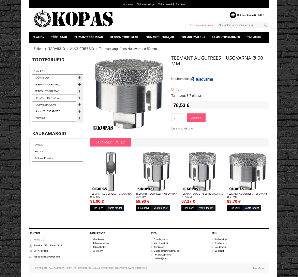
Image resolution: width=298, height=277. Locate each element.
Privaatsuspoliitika (162, 254)
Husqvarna (40, 151)
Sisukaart (219, 251)
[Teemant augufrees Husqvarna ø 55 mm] (248, 171)
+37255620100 (41, 251)
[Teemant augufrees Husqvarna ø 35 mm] (202, 171)
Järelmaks (159, 247)
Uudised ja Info (161, 258)
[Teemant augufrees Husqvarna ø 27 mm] (156, 171)
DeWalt (38, 144)
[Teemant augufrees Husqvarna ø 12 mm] (111, 171)
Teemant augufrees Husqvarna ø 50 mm (128, 49)
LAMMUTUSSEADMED (226, 37)
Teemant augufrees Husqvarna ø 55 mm (247, 195)
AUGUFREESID (82, 49)
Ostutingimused (161, 239)
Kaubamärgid (220, 239)
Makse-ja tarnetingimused (166, 251)
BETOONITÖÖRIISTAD (124, 37)
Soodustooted (221, 243)
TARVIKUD (254, 37)
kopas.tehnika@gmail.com (47, 256)
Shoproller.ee (258, 268)
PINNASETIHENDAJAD (160, 37)
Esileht (38, 49)
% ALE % (38, 37)
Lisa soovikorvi (182, 128)
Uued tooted (220, 247)
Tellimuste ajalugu (145, 4)
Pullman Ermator (43, 158)
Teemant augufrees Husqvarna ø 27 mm (156, 195)
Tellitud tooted (165, 4)
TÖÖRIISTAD (59, 37)
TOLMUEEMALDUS (193, 37)
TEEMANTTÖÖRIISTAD (88, 37)
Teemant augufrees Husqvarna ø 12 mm (111, 195)
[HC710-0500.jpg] (128, 94)
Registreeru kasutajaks (201, 25)
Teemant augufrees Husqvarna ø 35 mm (202, 195)
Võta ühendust (161, 243)
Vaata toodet (115, 208)
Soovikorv (180, 4)
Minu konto (128, 4)
